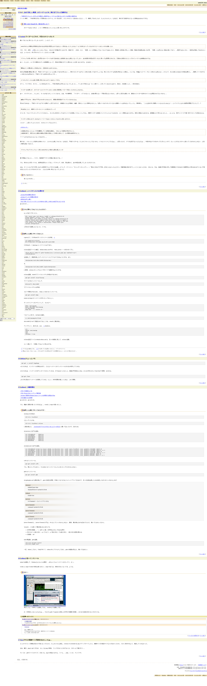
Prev (5, 18)
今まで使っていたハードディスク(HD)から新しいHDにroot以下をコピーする (43, 201)
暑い (1, 63)
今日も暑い (2, 58)
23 (8, 25)
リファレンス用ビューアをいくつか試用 (8, 43)
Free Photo (43, 0)
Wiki (32, 0)
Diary (48, 0)
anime (23, 36)
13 (3, 24)
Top (1, 0)
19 (12, 24)
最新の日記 (170, 5)
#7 (19, 640)
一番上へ (204, 675)
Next (12, 18)
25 (11, 25)
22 (6, 25)
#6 (19, 558)
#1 (19, 12)
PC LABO (17, 0)
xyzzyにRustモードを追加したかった (7, 73)
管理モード (157, 675)
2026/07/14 (13, 38)
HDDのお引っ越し (26, 199)
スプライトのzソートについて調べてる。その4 (7, 81)
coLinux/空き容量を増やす (28, 194)
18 (11, 24)
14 (5, 24)
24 (9, 25)
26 (12, 25)
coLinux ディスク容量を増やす (29, 197)
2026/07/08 (13, 71)
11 (11, 22)
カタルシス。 (24, 127)
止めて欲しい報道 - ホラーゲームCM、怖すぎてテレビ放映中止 (46, 12)
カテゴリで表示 (12, 28)
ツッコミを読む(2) (193, 635)
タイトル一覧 (181, 5)
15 (6, 24)
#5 (19, 387)
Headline (164, 675)
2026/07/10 (13, 57)
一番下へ (204, 5)
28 (5, 27)
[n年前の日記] (32, 8)
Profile (12, 0)
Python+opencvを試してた (6, 60)
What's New (6, 0)
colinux (23, 191)
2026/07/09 (13, 62)
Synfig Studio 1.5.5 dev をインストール (8, 54)
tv (21, 12)
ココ (37, 348)
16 (8, 24)
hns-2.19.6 (192, 670)
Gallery (27, 0)
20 (3, 25)
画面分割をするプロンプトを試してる (8, 50)
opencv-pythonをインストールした (7, 66)
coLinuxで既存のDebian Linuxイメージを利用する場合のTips (38, 395)
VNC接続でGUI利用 (26, 397)
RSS (175, 5)
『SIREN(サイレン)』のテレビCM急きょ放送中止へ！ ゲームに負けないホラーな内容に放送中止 (49, 16)
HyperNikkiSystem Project (201, 670)
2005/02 (8, 18)
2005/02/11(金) (22, 8)
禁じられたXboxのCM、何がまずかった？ (36, 24)
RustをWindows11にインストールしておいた (8, 84)
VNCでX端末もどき (26, 391)
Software (23, 0)
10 (9, 22)
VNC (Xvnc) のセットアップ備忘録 (31, 393)
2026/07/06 (13, 87)
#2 (19, 36)
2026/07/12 (13, 47)
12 (12, 22)
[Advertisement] (177, 681)
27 (3, 27)
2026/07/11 (13, 52)
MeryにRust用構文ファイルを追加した (8, 77)
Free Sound (37, 0)
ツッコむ (202, 32)
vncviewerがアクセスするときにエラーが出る (47, 426)
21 (5, 25)
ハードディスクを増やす (35, 191)
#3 (19, 191)
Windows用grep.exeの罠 (5, 39)
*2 (21, 351)
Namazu (181, 665)
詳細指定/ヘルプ (202, 665)
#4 (19, 358)
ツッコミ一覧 (197, 5)
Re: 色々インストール (27, 619)
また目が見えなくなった (6, 46)
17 (9, 24)
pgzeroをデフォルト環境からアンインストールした (8, 69)
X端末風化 (31, 387)
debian (23, 358)
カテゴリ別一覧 (189, 5)
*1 (21, 183)
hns (22, 640)
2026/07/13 (13, 41)
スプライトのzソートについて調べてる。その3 (7, 89)
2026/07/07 (13, 79)
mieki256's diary (202, 2)
